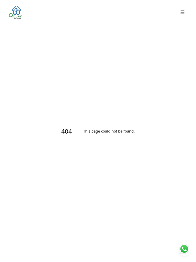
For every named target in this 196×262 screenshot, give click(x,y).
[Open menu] (182, 12)
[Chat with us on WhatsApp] (184, 250)
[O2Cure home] (15, 12)
